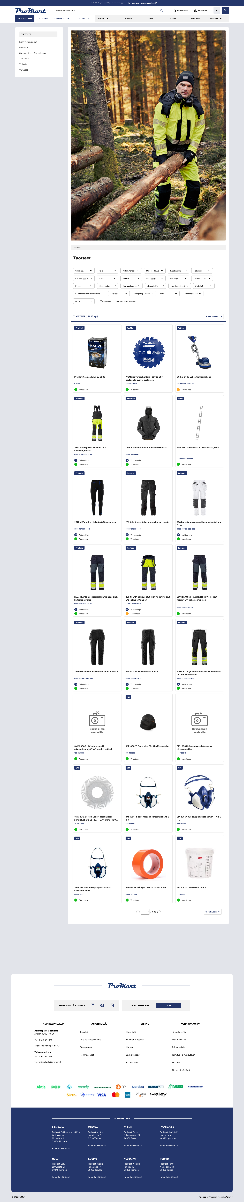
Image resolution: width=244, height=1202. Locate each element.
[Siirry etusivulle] (30, 10)
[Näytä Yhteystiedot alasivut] (223, 18)
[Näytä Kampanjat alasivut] (69, 18)
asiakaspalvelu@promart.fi (47, 1045)
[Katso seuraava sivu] (159, 912)
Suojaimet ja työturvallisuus (32, 53)
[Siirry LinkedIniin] (92, 1005)
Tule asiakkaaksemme (90, 1039)
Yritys (151, 18)
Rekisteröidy (202, 10)
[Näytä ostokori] (225, 10)
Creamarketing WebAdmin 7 (221, 1197)
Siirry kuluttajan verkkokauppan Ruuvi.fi (142, 3)
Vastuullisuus (132, 1062)
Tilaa (168, 1005)
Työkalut (23, 64)
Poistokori (24, 47)
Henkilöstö (131, 1032)
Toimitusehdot (87, 1055)
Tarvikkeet (24, 58)
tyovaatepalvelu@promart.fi (47, 1062)
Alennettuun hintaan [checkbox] (125, 301)
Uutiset (173, 18)
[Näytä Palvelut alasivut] (111, 18)
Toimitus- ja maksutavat (183, 1055)
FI (216, 10)
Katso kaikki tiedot (61, 1148)
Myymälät (128, 18)
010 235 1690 (45, 1040)
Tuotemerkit (43, 19)
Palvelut (101, 18)
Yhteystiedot (213, 18)
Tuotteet (22, 19)
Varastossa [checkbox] (105, 301)
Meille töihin (195, 18)
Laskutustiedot (133, 1055)
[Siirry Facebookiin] (102, 1005)
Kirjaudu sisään (182, 10)
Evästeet (176, 1062)
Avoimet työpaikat (135, 1039)
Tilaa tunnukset (179, 1039)
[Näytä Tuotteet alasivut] (30, 18)
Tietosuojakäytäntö (181, 1070)
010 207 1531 (45, 1056)
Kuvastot (84, 19)
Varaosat (23, 70)
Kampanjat (60, 19)
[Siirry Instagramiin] (112, 1005)
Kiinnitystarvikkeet (28, 42)
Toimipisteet (86, 1047)
